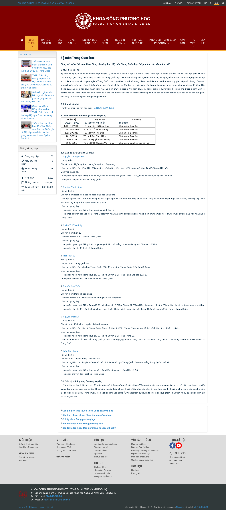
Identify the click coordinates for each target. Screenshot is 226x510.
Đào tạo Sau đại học (140, 447)
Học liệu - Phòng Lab (28, 447)
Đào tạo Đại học (138, 443)
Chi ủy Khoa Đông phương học (78, 419)
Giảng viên (63, 456)
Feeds (41, 506)
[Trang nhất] (22, 39)
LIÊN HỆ (203, 41)
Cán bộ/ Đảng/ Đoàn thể (142, 459)
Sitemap (33, 506)
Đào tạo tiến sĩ (100, 450)
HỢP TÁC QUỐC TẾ (137, 41)
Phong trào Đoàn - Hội (66, 450)
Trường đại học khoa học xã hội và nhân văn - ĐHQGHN (46, 3)
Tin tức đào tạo (100, 456)
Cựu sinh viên (194, 3)
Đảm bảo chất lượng (140, 456)
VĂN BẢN (182, 41)
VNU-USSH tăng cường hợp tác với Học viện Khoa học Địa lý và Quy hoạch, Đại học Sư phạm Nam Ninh (36, 81)
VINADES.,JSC (201, 506)
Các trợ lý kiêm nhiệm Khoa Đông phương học (86, 414)
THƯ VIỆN (193, 41)
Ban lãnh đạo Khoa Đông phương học (82, 423)
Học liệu (136, 466)
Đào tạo (99, 440)
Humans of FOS (63, 447)
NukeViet (180, 506)
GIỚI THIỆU (31, 41)
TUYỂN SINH (72, 41)
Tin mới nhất (26, 54)
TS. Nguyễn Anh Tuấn (103, 107)
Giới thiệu (25, 440)
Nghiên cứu (26, 453)
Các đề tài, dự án (26, 457)
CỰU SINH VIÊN (121, 41)
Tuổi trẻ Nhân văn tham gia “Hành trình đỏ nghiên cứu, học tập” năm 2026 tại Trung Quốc (36, 66)
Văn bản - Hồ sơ (141, 440)
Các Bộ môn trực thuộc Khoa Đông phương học (87, 410)
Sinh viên (62, 440)
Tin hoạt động (100, 466)
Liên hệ (207, 3)
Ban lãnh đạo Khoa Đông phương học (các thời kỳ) (89, 427)
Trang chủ (22, 506)
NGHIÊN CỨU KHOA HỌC (89, 41)
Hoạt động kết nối (177, 457)
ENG (216, 3)
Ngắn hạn (98, 453)
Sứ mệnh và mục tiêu (28, 443)
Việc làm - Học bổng (65, 443)
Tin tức (98, 463)
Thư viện (179, 3)
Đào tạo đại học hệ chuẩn (105, 443)
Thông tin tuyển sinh (103, 476)
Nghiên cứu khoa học (140, 453)
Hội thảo (22, 460)
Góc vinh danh (175, 460)
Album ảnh (174, 463)
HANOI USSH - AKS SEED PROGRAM (162, 41)
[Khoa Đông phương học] (113, 20)
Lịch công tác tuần (102, 473)
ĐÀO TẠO (59, 41)
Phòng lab (135, 473)
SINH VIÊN (105, 41)
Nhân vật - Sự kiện (102, 470)
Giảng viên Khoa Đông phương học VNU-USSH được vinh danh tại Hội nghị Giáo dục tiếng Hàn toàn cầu (37, 112)
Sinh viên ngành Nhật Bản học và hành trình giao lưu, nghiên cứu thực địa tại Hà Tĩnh (37, 97)
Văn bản (167, 3)
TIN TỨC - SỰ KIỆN (46, 41)
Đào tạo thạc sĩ (101, 447)
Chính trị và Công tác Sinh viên (145, 450)
